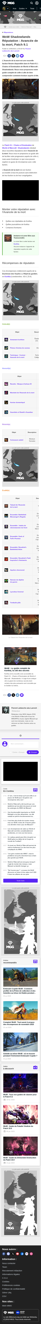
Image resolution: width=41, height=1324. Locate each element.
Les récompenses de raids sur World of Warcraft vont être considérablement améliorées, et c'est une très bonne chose (21, 831)
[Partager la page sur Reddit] (17, 56)
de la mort (14, 507)
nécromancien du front (18, 528)
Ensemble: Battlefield (18, 515)
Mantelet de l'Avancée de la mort (22, 392)
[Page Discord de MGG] (8, 1253)
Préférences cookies (11, 1285)
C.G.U (5, 1278)
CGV (4, 1296)
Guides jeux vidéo (14, 27)
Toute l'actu (20, 880)
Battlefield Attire (16, 549)
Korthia (16, 244)
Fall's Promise (15, 538)
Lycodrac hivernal (17, 592)
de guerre (13, 582)
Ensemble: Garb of (17, 536)
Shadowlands (23, 148)
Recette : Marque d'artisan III (20, 384)
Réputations (8, 32)
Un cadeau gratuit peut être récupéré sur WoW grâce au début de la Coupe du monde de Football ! (22, 839)
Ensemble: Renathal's (18, 547)
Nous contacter (8, 1263)
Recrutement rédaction (12, 1271)
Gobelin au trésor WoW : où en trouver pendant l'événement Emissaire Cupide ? (20, 1055)
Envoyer (34, 752)
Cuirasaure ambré (16, 440)
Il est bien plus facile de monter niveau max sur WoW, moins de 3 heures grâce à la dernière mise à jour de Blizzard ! (21, 822)
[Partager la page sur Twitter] (13, 56)
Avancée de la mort (17, 357)
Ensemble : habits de (18, 525)
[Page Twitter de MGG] (12, 1253)
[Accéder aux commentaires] (22, 56)
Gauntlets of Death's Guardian (21, 412)
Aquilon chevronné (17, 570)
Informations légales (11, 1274)
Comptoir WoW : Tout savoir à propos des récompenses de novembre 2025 (18, 1023)
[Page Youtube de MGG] (17, 1253)
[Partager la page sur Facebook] (9, 56)
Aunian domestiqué (17, 402)
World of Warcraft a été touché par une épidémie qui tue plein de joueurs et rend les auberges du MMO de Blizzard (22, 806)
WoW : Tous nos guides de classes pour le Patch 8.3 (20, 1096)
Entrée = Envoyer (19, 752)
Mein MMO (7, 1306)
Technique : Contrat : (18, 355)
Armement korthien (17, 339)
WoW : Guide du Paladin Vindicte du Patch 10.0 (18, 1127)
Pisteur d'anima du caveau (20, 348)
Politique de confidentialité (13, 1289)
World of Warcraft (26, 27)
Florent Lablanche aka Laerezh (24, 708)
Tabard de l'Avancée (17, 505)
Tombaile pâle (15, 602)
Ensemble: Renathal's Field (20, 558)
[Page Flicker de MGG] (26, 1253)
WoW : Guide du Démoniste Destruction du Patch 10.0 (19, 1159)
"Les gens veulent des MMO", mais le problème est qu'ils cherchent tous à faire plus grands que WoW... (22, 856)
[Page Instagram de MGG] (31, 1253)
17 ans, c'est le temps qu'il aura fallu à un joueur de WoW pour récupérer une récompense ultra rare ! (22, 798)
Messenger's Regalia (18, 517)
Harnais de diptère (17, 580)
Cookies (5, 1282)
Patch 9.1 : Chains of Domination (18, 145)
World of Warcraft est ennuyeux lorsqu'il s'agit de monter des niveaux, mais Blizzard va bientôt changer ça (21, 864)
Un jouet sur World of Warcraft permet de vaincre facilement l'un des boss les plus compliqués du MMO (22, 847)
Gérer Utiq (6, 1293)
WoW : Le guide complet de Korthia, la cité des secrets (17, 669)
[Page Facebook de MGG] (3, 1253)
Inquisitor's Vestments (18, 560)
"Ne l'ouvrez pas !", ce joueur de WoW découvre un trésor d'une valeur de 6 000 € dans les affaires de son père (22, 872)
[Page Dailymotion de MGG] (22, 1253)
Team (4, 1267)
